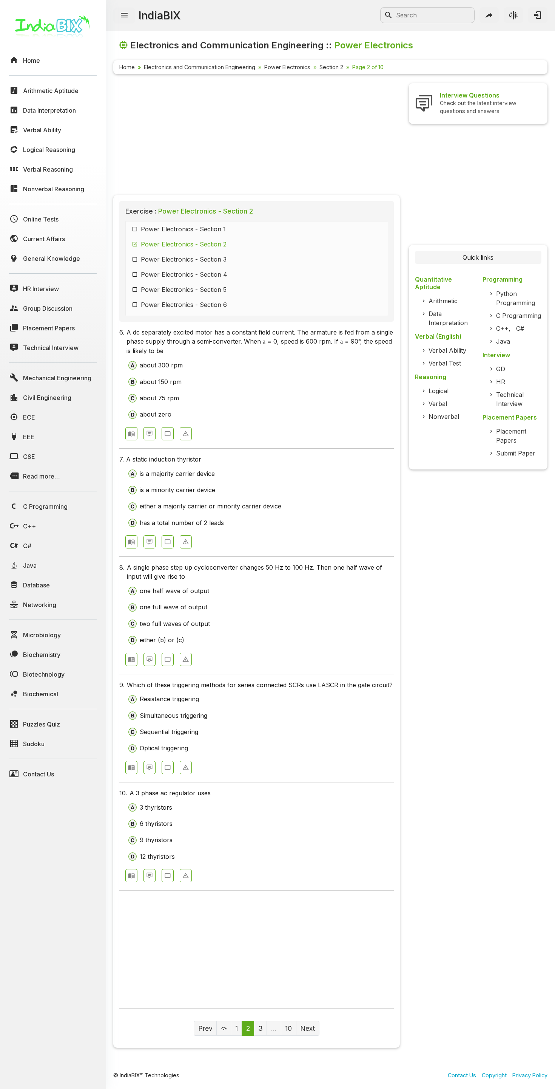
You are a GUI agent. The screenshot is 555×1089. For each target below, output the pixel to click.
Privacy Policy (529, 1075)
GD (500, 369)
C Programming (518, 315)
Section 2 (331, 67)
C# (520, 328)
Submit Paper (515, 453)
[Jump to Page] (223, 1028)
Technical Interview (510, 399)
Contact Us (462, 1075)
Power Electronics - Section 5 (184, 289)
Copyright (494, 1075)
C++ (502, 328)
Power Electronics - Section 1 (183, 229)
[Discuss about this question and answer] (149, 433)
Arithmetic (443, 301)
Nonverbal (444, 416)
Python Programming (515, 298)
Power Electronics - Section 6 (184, 304)
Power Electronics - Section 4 (184, 274)
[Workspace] (168, 433)
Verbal (438, 403)
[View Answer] (131, 433)
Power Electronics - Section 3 (184, 259)
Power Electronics (287, 67)
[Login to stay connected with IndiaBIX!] (537, 15)
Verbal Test (445, 363)
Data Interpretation (448, 318)
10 (288, 1028)
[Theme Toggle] (513, 15)
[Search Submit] (388, 15)
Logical (439, 391)
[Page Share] (489, 15)
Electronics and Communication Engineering (199, 67)
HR (500, 382)
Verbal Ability (447, 350)
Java (503, 341)
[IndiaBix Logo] (53, 29)
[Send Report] (186, 433)
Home (127, 67)
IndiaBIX (159, 15)
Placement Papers (511, 436)
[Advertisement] (256, 136)
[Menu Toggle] (124, 15)
